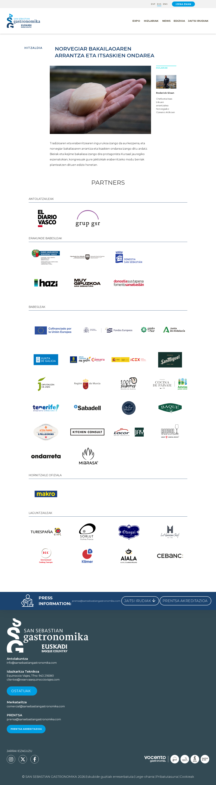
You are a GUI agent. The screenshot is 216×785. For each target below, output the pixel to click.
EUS (159, 4)
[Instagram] (11, 759)
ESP (153, 4)
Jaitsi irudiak (198, 20)
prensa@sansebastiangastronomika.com (96, 600)
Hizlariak (151, 20)
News (166, 20)
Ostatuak (21, 691)
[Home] (30, 21)
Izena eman (183, 4)
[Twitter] (23, 759)
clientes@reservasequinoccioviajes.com (33, 679)
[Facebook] (34, 759)
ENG (165, 4)
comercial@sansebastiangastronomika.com (36, 706)
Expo (136, 20)
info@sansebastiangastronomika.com (32, 662)
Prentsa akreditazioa (26, 729)
